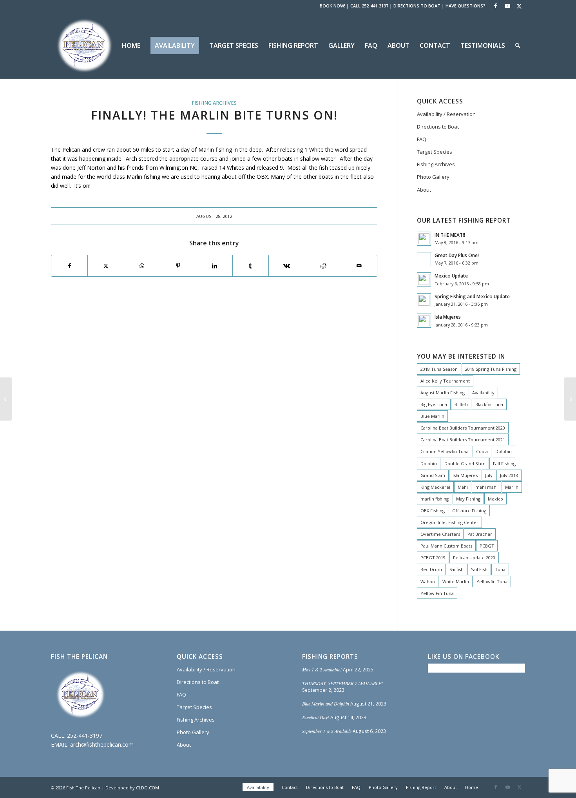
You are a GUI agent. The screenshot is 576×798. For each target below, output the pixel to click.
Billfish (461, 404)
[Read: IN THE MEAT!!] (424, 239)
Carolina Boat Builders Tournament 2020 (462, 428)
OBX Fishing (432, 510)
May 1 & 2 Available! (322, 669)
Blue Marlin (432, 416)
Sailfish (456, 569)
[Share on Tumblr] (250, 265)
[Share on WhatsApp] (142, 265)
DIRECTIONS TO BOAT (416, 6)
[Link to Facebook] (495, 6)
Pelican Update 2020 (474, 557)
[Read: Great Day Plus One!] (424, 259)
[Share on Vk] (286, 265)
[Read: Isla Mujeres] (424, 321)
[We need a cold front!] (6, 399)
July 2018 (509, 475)
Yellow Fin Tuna (437, 593)
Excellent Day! (315, 717)
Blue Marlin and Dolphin (325, 703)
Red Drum (431, 569)
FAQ (421, 139)
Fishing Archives (214, 103)
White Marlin (455, 581)
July (489, 475)
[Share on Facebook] (69, 265)
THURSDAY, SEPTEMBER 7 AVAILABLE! (342, 683)
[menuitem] (131, 45)
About (424, 189)
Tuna (500, 569)
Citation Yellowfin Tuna (444, 451)
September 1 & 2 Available (326, 731)
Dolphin (428, 463)
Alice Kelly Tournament (445, 381)
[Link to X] (519, 6)
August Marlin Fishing (442, 392)
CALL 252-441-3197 (369, 6)
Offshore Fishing (469, 510)
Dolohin (503, 451)
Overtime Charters (440, 534)
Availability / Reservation (446, 114)
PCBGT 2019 (433, 557)
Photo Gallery (433, 176)
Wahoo (427, 581)
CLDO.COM (147, 788)
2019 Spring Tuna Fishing (490, 369)
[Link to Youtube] (507, 6)
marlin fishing (434, 499)
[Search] (517, 45)
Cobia (482, 451)
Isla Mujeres (448, 317)
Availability (483, 392)
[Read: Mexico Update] (424, 279)
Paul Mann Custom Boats (446, 546)
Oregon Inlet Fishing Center (449, 522)
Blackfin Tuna (489, 404)
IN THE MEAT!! (450, 235)
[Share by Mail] (359, 265)
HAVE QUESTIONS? (465, 6)
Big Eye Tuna (433, 404)
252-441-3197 (84, 735)
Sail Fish (479, 569)
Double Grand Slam (464, 463)
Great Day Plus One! (457, 255)
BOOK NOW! (332, 6)
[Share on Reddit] (323, 265)
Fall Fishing (504, 463)
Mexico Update (451, 275)
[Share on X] (105, 265)
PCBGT (487, 546)
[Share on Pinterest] (178, 265)
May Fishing (468, 499)
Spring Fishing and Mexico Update (472, 296)
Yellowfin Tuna (491, 581)
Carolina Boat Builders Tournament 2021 (462, 440)
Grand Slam (432, 475)
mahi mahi (486, 487)
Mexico (495, 499)
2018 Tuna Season (439, 369)
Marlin (511, 487)
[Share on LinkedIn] (214, 265)
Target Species (434, 151)
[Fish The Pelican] (84, 45)
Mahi (463, 487)
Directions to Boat (438, 126)
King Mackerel (435, 487)
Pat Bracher (479, 534)
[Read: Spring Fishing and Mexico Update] (424, 300)
